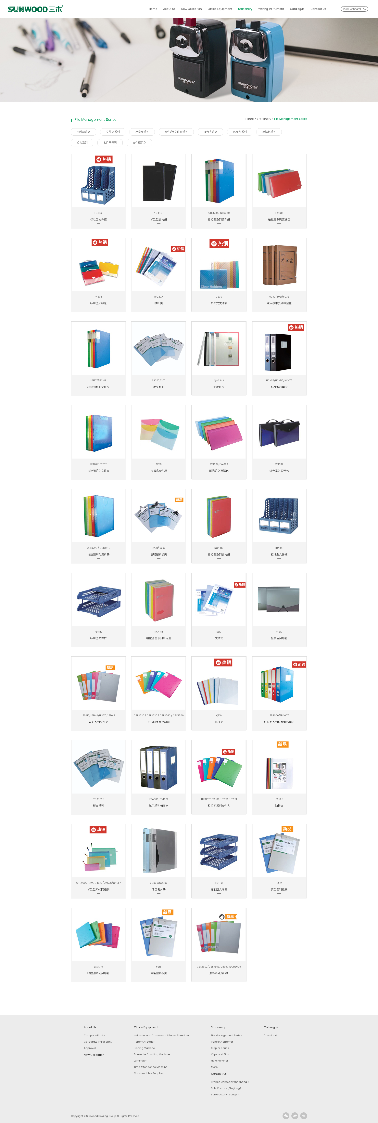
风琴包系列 (240, 132)
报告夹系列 (210, 132)
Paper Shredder (144, 1042)
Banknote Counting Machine (152, 1054)
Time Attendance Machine (151, 1067)
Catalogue (297, 9)
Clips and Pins (220, 1054)
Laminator (140, 1061)
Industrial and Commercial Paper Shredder (161, 1035)
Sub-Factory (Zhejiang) (226, 1088)
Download (270, 1035)
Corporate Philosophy (98, 1042)
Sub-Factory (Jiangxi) (225, 1094)
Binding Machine (144, 1048)
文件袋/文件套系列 (176, 132)
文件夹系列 (113, 132)
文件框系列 (139, 143)
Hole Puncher (219, 1061)
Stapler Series (220, 1048)
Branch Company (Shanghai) (230, 1082)
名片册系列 (110, 143)
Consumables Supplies (149, 1073)
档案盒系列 (142, 132)
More (214, 1067)
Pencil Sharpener (222, 1042)
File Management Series (226, 1035)
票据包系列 (269, 132)
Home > (251, 119)
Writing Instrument (271, 9)
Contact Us (318, 9)
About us (169, 9)
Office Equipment (220, 9)
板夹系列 (82, 143)
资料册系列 (83, 132)
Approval (90, 1048)
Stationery (245, 9)
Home (153, 9)
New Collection (191, 9)
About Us (90, 1027)
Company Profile (94, 1035)
